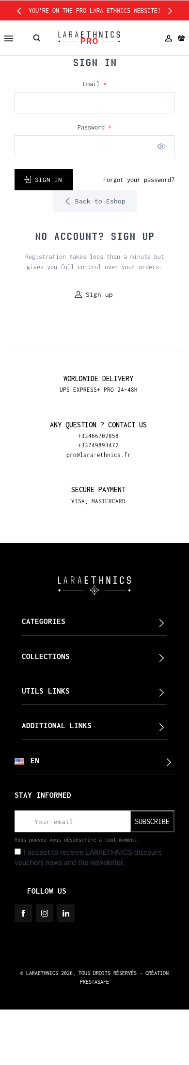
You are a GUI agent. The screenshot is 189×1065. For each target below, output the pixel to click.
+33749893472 (98, 445)
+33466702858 (98, 436)
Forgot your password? (138, 180)
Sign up (99, 294)
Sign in (48, 180)
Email (95, 84)
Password (94, 127)
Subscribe (152, 821)
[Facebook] (23, 913)
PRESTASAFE (94, 982)
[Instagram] (44, 913)
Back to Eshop (98, 201)
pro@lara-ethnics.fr (98, 455)
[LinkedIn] (66, 913)
